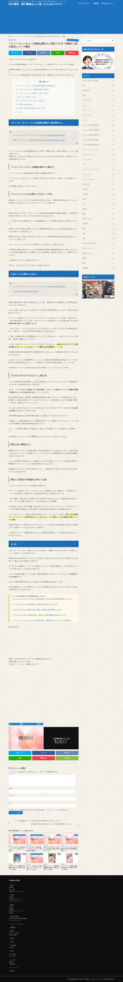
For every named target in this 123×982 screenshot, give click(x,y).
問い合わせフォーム (107, 3)
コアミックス (14, 967)
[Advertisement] (61, 20)
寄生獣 (84, 199)
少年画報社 (13, 945)
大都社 (12, 947)
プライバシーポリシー (84, 3)
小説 (83, 204)
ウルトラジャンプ (15, 724)
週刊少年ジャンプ (87, 253)
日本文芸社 (13, 954)
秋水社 (12, 951)
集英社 (12, 885)
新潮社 (12, 971)
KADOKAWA (14, 916)
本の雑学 (85, 223)
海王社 (12, 962)
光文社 (12, 913)
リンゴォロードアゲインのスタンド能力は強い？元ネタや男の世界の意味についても (42, 599)
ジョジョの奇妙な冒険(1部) (90, 125)
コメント (11, 774)
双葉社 (12, 931)
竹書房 (12, 938)
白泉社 (12, 887)
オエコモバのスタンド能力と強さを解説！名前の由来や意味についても (37, 609)
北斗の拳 (85, 189)
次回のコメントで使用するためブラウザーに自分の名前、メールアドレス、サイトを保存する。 (39, 810)
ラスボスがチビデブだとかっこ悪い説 (30, 101)
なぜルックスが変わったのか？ (26, 97)
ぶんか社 (12, 960)
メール (11, 796)
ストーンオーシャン (88, 154)
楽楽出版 (12, 964)
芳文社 (12, 942)
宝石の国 (85, 194)
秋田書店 (12, 927)
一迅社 (12, 906)
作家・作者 (85, 184)
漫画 (41, 724)
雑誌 (83, 263)
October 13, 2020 (59, 140)
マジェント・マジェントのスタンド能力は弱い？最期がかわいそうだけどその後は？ (42, 620)
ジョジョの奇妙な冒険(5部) (90, 144)
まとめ (18, 112)
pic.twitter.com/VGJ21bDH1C (55, 286)
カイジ (84, 120)
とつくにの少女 (87, 100)
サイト (11, 803)
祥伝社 (12, 897)
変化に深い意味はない (25, 104)
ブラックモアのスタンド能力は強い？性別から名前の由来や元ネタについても (39, 615)
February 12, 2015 (32, 291)
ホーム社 (12, 889)
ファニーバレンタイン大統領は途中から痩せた (32, 89)
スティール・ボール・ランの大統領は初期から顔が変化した (35, 86)
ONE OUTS (85, 90)
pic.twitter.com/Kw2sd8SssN (55, 135)
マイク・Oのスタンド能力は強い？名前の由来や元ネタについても (36, 604)
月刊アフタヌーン (87, 218)
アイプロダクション (16, 901)
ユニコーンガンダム (88, 179)
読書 (83, 238)
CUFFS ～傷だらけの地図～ (90, 80)
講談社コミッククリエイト (18, 911)
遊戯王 (84, 258)
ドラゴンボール (87, 159)
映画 (83, 214)
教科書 (84, 209)
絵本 (83, 233)
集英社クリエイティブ (16, 891)
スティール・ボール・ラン (30, 724)
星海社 (12, 909)
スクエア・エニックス (16, 924)
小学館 (12, 895)
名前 (10, 788)
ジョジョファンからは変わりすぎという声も (32, 93)
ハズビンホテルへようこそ (90, 169)
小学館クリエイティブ (16, 899)
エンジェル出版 (14, 933)
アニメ (84, 105)
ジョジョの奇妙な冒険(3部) (90, 135)
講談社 (12, 904)
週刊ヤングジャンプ (88, 248)
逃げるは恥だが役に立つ (89, 243)
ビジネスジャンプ (87, 174)
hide (46, 81)
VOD (84, 95)
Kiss (83, 85)
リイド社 (12, 956)
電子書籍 (85, 268)
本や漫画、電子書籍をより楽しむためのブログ (35, 3)
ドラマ (84, 164)
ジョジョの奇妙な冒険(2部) (90, 130)
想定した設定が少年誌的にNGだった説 (30, 108)
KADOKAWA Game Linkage (18, 918)
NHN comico (13, 935)
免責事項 (96, 3)
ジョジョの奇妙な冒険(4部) (90, 140)
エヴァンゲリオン (87, 115)
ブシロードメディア (16, 920)
